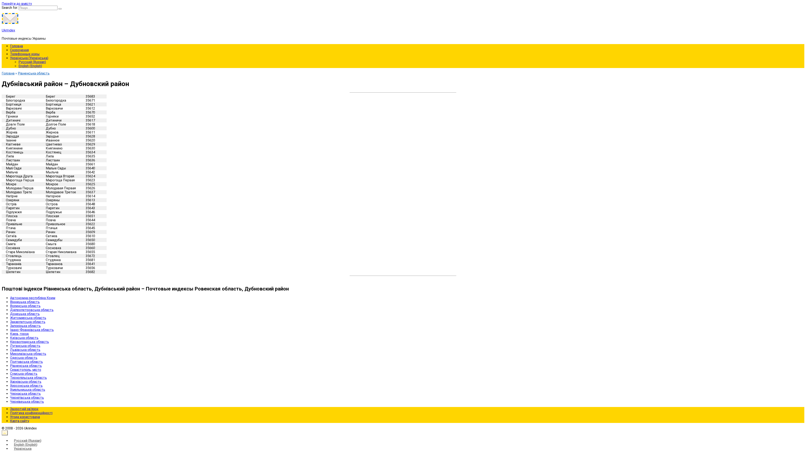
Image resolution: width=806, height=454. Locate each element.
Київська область (24, 338)
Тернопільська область (28, 378)
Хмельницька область (27, 390)
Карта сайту (19, 421)
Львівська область (25, 350)
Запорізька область (25, 326)
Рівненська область (26, 366)
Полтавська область (26, 362)
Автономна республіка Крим (32, 298)
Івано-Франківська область (32, 330)
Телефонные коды (25, 54)
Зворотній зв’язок (24, 409)
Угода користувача (25, 417)
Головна (16, 46)
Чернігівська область (27, 398)
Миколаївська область (28, 354)
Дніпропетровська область (32, 310)
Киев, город (19, 334)
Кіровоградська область (29, 342)
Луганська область (25, 346)
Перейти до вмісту (17, 4)
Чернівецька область (27, 402)
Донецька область (25, 314)
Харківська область (25, 382)
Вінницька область (25, 302)
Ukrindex (8, 30)
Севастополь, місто (25, 370)
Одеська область (23, 358)
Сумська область (23, 374)
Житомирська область (28, 318)
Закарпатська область (27, 322)
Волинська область (25, 306)
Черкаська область (25, 394)
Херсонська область (26, 386)
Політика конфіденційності (31, 413)
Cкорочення (19, 50)
